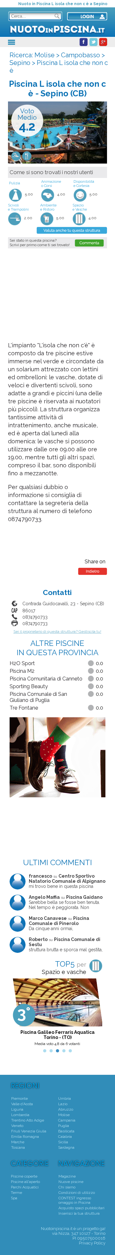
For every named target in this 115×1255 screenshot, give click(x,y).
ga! (102, 1228)
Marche (17, 1142)
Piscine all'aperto (25, 1181)
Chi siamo (66, 1187)
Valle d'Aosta (22, 1104)
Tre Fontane (24, 708)
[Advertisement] (59, 295)
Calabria (65, 1136)
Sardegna (66, 1147)
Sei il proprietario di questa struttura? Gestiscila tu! (57, 631)
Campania (66, 1120)
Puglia (63, 1125)
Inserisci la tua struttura (79, 1213)
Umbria (64, 1098)
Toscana (18, 1147)
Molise (44, 55)
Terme (16, 1192)
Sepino (20, 63)
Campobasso (80, 55)
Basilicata (66, 1131)
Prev (18, 1014)
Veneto (17, 1125)
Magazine (67, 1176)
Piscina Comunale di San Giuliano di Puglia (38, 697)
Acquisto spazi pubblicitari (81, 1208)
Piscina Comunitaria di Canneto (46, 679)
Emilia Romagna (25, 1136)
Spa (14, 1198)
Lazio (62, 1104)
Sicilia (63, 1142)
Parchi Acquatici (25, 1187)
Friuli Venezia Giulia (28, 1131)
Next (97, 1014)
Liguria (17, 1109)
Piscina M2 (22, 671)
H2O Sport (22, 663)
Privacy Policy (92, 1243)
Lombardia (20, 1115)
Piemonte (19, 1098)
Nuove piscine (70, 1181)
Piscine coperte (24, 1176)
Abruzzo (65, 1109)
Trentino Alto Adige (27, 1120)
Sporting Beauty (29, 686)
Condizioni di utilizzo (76, 1192)
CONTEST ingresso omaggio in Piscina (74, 1200)
